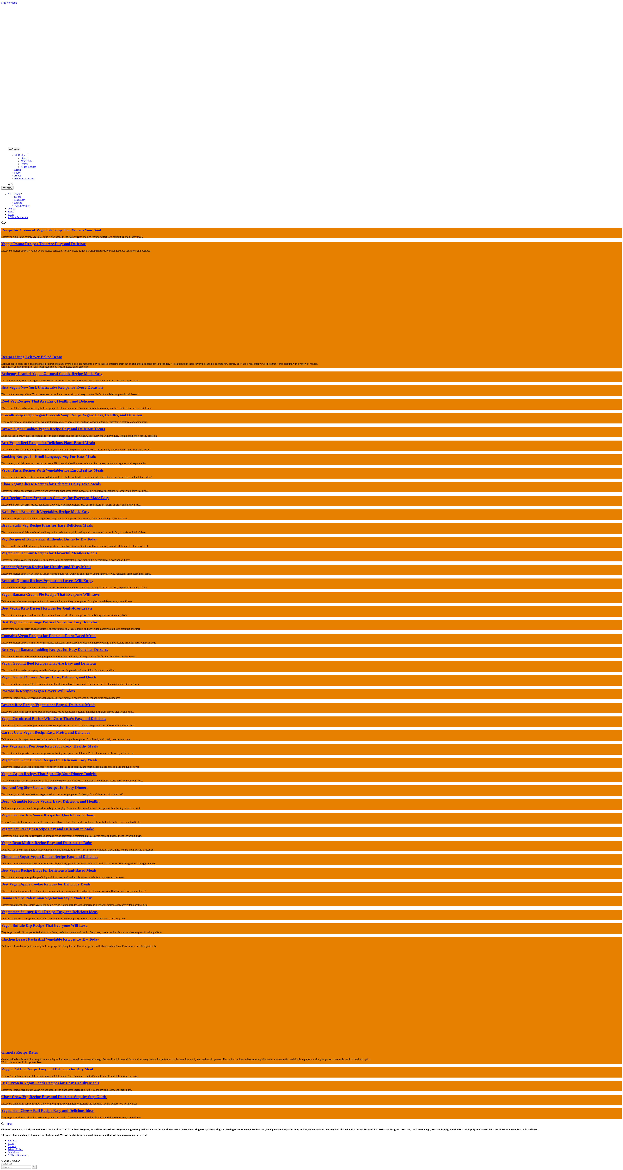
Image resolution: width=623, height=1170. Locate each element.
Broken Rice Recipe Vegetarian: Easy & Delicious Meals (48, 705)
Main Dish (26, 161)
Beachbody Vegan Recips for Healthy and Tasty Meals (46, 567)
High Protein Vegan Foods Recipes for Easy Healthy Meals (50, 1083)
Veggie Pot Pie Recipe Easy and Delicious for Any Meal (47, 1069)
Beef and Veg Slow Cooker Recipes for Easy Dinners (44, 787)
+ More (8, 1124)
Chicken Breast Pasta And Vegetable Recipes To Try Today (50, 939)
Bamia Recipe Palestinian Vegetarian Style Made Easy (46, 898)
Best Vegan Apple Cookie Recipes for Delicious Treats (46, 884)
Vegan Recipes (28, 166)
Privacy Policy (15, 1149)
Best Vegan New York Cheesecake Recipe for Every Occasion (52, 387)
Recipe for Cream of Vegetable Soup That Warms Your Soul (51, 230)
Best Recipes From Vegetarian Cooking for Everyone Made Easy (55, 498)
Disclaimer (13, 1152)
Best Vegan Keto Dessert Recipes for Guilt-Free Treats (46, 608)
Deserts (24, 163)
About (17, 175)
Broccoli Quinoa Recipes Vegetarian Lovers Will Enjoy (47, 580)
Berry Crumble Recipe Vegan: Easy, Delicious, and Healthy (50, 801)
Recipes (12, 1140)
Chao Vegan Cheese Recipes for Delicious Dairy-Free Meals (51, 484)
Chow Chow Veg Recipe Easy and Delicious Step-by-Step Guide (54, 1097)
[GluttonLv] (13, 145)
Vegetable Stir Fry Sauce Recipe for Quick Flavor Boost (48, 815)
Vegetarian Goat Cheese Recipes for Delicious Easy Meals (49, 760)
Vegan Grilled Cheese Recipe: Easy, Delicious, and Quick (48, 677)
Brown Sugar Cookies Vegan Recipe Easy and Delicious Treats (53, 429)
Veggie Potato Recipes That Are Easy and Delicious (43, 244)
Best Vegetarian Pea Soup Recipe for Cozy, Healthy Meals (49, 746)
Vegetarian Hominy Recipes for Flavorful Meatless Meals (49, 553)
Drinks (17, 169)
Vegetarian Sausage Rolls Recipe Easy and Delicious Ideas (49, 912)
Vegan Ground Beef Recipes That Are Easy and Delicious (48, 663)
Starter (24, 158)
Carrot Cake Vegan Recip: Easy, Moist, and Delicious (45, 732)
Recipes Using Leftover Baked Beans (31, 357)
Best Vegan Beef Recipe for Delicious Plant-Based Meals (48, 443)
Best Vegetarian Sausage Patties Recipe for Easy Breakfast (50, 622)
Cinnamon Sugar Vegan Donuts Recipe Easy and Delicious (49, 856)
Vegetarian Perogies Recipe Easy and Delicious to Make (47, 829)
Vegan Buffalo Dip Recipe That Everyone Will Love (44, 925)
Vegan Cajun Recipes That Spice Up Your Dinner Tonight (49, 774)
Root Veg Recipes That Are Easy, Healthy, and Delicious (47, 401)
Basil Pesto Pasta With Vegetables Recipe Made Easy (45, 511)
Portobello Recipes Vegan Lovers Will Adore (38, 691)
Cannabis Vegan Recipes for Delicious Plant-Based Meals (48, 636)
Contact (12, 1146)
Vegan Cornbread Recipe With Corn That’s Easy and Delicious (53, 718)
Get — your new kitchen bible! (297, 6)
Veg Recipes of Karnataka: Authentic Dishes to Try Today (49, 539)
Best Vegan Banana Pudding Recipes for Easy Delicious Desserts (54, 649)
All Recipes (20, 155)
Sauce (17, 172)
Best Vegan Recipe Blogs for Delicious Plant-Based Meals (48, 870)
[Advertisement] (311, 112)
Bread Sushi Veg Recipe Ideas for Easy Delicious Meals (47, 525)
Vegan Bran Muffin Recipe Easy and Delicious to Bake (46, 843)
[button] (10, 184)
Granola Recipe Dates (19, 1052)
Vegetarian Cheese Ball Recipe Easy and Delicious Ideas (47, 1110)
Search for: (6, 1163)
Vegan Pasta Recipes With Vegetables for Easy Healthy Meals (52, 470)
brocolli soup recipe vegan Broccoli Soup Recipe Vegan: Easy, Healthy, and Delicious (71, 415)
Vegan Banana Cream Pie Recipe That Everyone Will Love (50, 594)
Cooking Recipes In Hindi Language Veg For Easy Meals (48, 456)
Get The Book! (346, 6)
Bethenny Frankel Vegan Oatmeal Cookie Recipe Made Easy (51, 373)
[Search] (34, 1167)
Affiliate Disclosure (24, 178)
